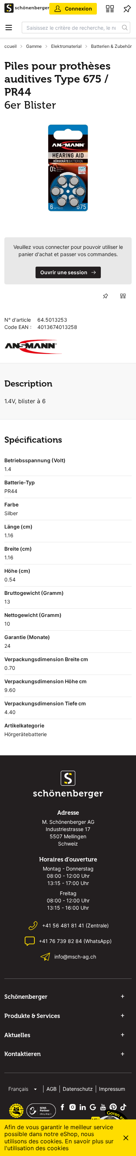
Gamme (34, 46)
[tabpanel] (68, 168)
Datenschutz (78, 1089)
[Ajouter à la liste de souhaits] (105, 296)
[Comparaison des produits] (110, 8)
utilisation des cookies (38, 1148)
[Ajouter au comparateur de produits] (123, 296)
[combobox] (71, 27)
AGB (51, 1089)
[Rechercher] (125, 27)
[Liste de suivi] (127, 8)
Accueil (9, 46)
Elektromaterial (66, 46)
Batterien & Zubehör (111, 46)
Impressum (112, 1089)
